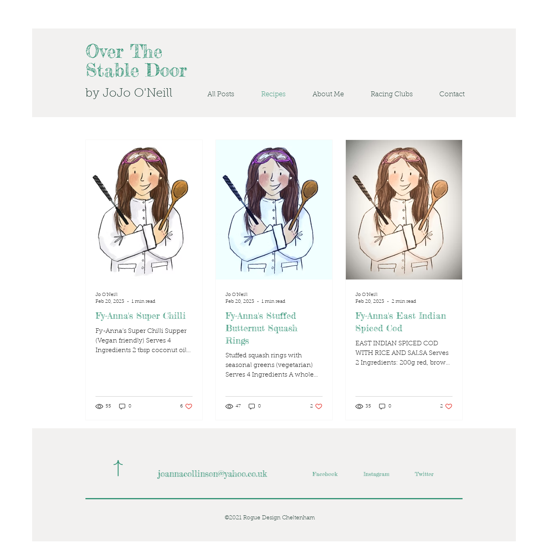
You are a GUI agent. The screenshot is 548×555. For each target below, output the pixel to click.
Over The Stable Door (136, 60)
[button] (384, 94)
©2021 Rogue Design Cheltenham (270, 518)
